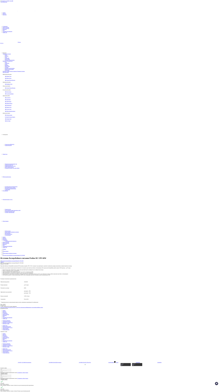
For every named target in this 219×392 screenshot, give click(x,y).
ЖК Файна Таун (8, 76)
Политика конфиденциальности (6, 307)
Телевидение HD (8, 145)
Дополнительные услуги (8, 199)
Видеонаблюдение (8, 234)
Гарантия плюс (8, 209)
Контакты (5, 14)
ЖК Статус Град (8, 109)
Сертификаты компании (7, 31)
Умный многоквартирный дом (11, 163)
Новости (4, 13)
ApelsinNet (138, 362)
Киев (6, 54)
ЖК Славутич (7, 97)
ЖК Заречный (7, 99)
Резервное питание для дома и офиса (12, 168)
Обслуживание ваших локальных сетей (12, 210)
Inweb (83, 364)
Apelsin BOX (7, 189)
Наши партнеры (6, 27)
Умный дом (5, 154)
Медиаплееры (7, 233)
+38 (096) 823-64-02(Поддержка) (54, 362)
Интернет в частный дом (7, 322)
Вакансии (5, 29)
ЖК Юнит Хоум (8, 78)
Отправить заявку (4, 373)
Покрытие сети (6, 73)
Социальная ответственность (10, 241)
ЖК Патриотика (8, 105)
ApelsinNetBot (111, 362)
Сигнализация (8, 235)
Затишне (6, 67)
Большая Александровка (10, 60)
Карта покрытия (6, 28)
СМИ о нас (5, 32)
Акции (4, 12)
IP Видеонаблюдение (7, 176)
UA (2, 43)
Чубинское (7, 58)
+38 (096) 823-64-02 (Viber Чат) (85, 362)
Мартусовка (7, 59)
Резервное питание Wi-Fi (10, 211)
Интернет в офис (6, 323)
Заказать (2, 261)
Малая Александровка (9, 69)
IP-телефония (5, 190)
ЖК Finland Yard (8, 118)
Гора (6, 62)
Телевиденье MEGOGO (9, 144)
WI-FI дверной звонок (9, 167)
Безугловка (7, 70)
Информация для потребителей (32, 307)
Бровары (6, 55)
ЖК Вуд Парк (7, 120)
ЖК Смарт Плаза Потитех (10, 80)
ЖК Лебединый (8, 101)
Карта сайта (40, 307)
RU (1, 43)
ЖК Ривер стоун (8, 107)
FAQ (4, 30)
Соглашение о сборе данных (22, 372)
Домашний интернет (7, 321)
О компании (5, 26)
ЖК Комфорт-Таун (8, 84)
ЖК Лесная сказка (8, 115)
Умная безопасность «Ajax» (10, 166)
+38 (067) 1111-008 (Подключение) (24, 362)
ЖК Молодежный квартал (10, 111)
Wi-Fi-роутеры (8, 230)
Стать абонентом (3, 1)
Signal (117, 362)
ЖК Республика (8, 91)
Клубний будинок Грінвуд (10, 117)
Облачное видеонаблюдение (10, 188)
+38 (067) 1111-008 (9, 0)
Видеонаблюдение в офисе (10, 187)
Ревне (6, 64)
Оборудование (6, 221)
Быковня (6, 65)
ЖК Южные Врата (8, 103)
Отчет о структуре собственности (19, 307)
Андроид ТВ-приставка (9, 212)
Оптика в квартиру (6, 320)
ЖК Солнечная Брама (9, 93)
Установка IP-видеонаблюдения (11, 186)
